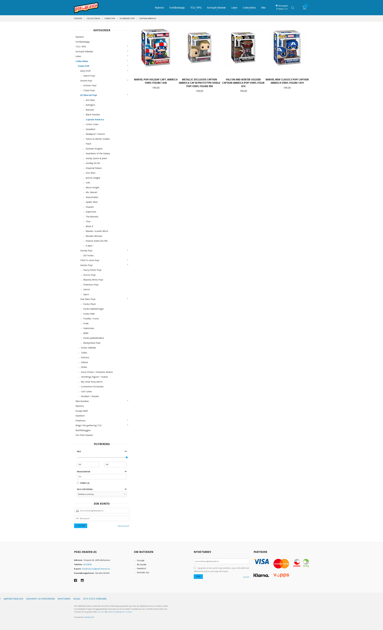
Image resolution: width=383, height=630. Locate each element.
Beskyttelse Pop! (91, 343)
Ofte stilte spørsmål (95, 599)
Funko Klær (89, 313)
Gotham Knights (94, 148)
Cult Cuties (86, 391)
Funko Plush (89, 304)
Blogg (76, 599)
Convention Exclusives (92, 386)
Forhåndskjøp (83, 41)
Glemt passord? (123, 526)
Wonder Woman (94, 236)
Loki (88, 182)
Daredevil (90, 129)
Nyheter (80, 37)
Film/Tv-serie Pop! (89, 260)
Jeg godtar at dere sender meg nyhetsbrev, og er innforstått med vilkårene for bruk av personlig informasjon (221, 570)
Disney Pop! (86, 250)
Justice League (93, 177)
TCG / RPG (81, 46)
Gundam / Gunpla (90, 396)
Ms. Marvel (91, 192)
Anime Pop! (86, 80)
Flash (88, 143)
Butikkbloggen (83, 430)
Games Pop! (86, 265)
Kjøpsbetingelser (13, 599)
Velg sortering (85, 489)
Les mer (246, 577)
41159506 (87, 564)
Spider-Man (92, 202)
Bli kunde (141, 564)
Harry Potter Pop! (92, 270)
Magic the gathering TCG (88, 425)
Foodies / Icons (91, 318)
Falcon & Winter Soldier (98, 139)
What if (89, 226)
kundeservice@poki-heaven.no (96, 568)
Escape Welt (82, 411)
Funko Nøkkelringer (93, 309)
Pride (86, 323)
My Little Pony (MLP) (91, 381)
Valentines (88, 328)
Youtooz (85, 357)
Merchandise (82, 401)
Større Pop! (89, 75)
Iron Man (90, 173)
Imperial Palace (94, 168)
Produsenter (83, 472)
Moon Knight (92, 187)
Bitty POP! (85, 71)
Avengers (90, 105)
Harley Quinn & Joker (96, 158)
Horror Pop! (89, 275)
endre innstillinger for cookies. (120, 612)
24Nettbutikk (89, 617)
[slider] (127, 457)
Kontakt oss (143, 572)
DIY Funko (88, 255)
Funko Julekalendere (93, 338)
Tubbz (84, 352)
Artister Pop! (89, 85)
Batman (90, 109)
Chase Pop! (89, 90)
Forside (140, 560)
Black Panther (93, 114)
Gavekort (80, 415)
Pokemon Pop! (90, 284)
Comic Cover (92, 124)
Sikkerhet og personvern (40, 599)
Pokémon (80, 420)
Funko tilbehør (88, 347)
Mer (263, 7)
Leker (78, 56)
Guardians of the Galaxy (98, 153)
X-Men (89, 245)
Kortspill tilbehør (84, 51)
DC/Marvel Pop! (88, 95)
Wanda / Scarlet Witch (97, 231)
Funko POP (83, 66)
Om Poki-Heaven (84, 435)
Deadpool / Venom (95, 134)
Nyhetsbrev (64, 599)
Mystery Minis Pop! (93, 279)
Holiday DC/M (93, 163)
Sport (86, 294)
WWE (85, 333)
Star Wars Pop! (87, 299)
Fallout (84, 362)
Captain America (95, 119)
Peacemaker (92, 197)
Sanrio (86, 289)
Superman (91, 211)
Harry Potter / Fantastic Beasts (97, 372)
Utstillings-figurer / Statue (94, 377)
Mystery (80, 406)
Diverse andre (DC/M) (97, 241)
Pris (79, 452)
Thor (88, 221)
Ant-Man (90, 100)
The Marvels (92, 216)
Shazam (90, 207)
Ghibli (84, 367)
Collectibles (82, 61)
